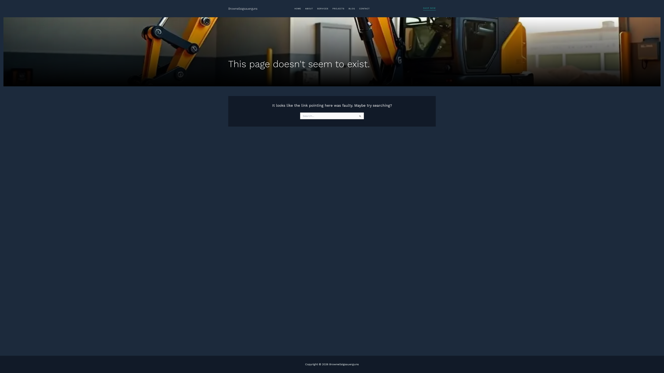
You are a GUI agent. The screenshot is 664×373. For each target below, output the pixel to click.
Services (322, 8)
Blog (352, 8)
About (309, 8)
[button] (429, 8)
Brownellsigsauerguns (242, 8)
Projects (338, 8)
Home (297, 8)
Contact (364, 8)
